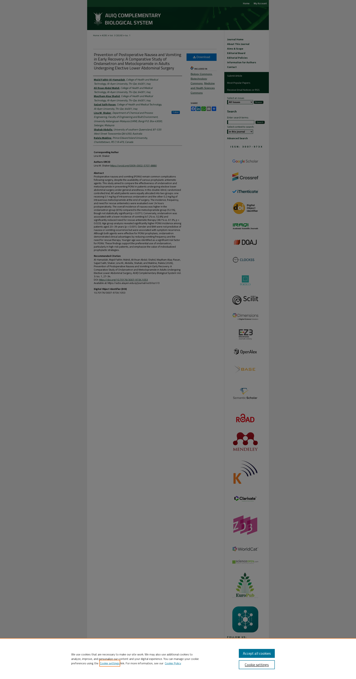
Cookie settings (110, 663)
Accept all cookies (257, 653)
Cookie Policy (173, 663)
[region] (178, 658)
